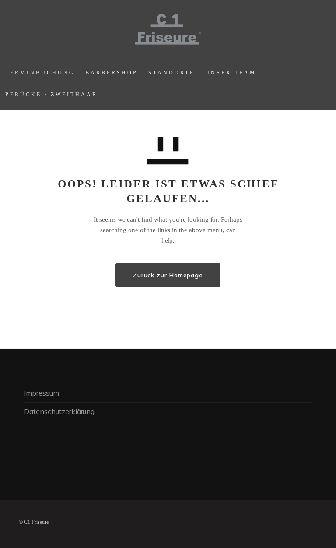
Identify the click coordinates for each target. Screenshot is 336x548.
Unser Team (230, 73)
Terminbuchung (40, 73)
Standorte (171, 73)
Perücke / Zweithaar (51, 95)
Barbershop (111, 73)
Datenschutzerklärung (59, 411)
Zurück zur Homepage (168, 275)
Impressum (41, 393)
